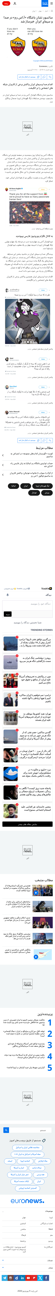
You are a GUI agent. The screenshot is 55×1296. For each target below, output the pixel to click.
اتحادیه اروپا (25, 1161)
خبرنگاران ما (48, 1247)
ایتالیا (13, 486)
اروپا (51, 1217)
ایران (33, 11)
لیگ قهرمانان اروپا (42, 486)
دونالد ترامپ (36, 1168)
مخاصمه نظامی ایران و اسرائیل (27, 1147)
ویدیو (50, 1241)
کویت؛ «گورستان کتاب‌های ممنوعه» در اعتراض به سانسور (32, 455)
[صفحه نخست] (52, 11)
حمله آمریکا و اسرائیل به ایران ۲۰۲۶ (27, 1154)
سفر (51, 1235)
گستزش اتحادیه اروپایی (28, 1188)
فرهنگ (23, 1235)
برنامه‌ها (23, 1241)
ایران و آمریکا (19, 1168)
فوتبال (34, 492)
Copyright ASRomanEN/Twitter (43, 61)
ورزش (47, 492)
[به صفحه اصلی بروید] (44, 3)
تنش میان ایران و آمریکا (19, 1175)
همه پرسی (40, 1175)
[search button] (6, 1130)
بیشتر (51, 1268)
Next (51, 1229)
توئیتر (33, 229)
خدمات (50, 1261)
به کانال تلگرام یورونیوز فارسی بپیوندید (34, 236)
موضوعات (49, 1211)
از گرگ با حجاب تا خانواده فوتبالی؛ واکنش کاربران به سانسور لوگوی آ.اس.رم (31, 475)
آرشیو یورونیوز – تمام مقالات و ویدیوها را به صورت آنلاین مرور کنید (14, 1249)
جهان (40, 11)
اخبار (46, 11)
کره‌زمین (23, 1223)
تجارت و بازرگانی (46, 1223)
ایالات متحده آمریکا (21, 1181)
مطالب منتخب (44, 880)
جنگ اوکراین (43, 1161)
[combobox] (27, 1130)
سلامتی (23, 1229)
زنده (6, 3)
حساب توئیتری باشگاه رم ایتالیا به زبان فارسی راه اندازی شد (31, 465)
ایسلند (10, 1161)
